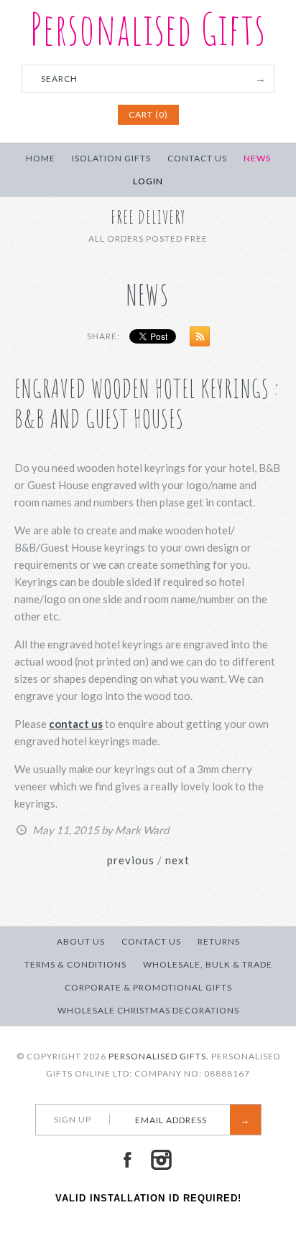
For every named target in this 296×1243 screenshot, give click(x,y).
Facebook (127, 1160)
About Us (81, 941)
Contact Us (197, 158)
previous (130, 860)
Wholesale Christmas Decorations (148, 1010)
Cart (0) (148, 114)
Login (148, 181)
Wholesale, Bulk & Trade (207, 964)
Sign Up (72, 1119)
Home (40, 158)
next (177, 860)
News (257, 158)
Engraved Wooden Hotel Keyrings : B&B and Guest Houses (146, 403)
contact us (76, 723)
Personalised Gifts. (158, 1056)
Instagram (161, 1160)
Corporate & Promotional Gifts (148, 987)
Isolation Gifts (111, 158)
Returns (219, 941)
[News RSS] (196, 339)
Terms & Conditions (75, 964)
